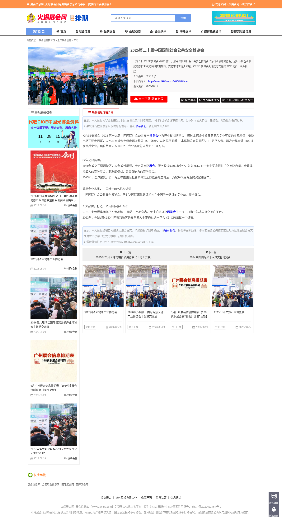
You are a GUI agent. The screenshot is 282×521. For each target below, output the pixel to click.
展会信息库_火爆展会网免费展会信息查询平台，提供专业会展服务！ (71, 4)
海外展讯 (185, 31)
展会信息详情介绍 (102, 112)
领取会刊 (72, 205)
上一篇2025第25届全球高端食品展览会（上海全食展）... (125, 255)
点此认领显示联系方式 (239, 100)
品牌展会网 (82, 484)
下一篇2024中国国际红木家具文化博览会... (211, 255)
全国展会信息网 (50, 484)
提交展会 (106, 497)
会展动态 (134, 31)
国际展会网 (67, 484)
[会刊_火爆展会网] (83, 18)
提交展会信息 (242, 31)
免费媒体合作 (210, 100)
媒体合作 (249, 4)
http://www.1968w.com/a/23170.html (168, 81)
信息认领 (161, 497)
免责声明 (146, 497)
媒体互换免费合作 (126, 497)
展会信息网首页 (47, 40)
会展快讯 (160, 31)
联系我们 (140, 126)
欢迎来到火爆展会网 (227, 4)
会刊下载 (90, 327)
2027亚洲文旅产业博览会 (229, 312)
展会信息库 (34, 484)
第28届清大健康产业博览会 (100, 312)
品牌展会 (109, 31)
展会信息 (84, 31)
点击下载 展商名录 (151, 99)
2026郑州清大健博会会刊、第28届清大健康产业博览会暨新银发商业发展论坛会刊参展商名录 (54, 200)
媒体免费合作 (212, 31)
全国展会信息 (64, 40)
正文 (75, 40)
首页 (63, 31)
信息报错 (190, 100)
